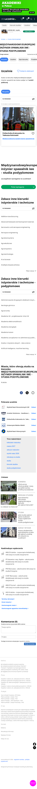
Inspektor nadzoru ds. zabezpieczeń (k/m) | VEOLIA (15, 679)
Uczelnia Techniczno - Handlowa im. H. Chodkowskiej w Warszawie (21, 413)
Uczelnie (27, 25)
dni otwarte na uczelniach (23, 537)
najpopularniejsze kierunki (24, 502)
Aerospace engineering (9, 233)
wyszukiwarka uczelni (26, 532)
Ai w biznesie (5, 259)
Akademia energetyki (8, 327)
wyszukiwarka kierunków (23, 498)
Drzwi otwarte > (7, 602)
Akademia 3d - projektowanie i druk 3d (15, 316)
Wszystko (4, 59)
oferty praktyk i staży (25, 486)
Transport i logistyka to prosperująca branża (13, 668)
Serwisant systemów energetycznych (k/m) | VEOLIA (15, 680)
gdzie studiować (24, 517)
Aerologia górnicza (8, 305)
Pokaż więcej (30, 271)
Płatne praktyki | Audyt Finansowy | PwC (12, 702)
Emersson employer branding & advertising (20, 767)
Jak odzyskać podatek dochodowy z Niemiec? (13, 666)
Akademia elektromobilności (11, 321)
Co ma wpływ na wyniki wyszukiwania (10, 104)
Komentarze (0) (32, 54)
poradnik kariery (24, 488)
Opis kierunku (23, 59)
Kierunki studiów (15, 25)
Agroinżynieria (6, 249)
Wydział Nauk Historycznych (16, 431)
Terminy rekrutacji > (8, 599)
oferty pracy (22, 484)
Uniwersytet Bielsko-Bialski (16, 425)
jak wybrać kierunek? (25, 505)
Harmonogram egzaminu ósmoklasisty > (15, 608)
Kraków (4, 382)
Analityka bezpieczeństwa (10, 265)
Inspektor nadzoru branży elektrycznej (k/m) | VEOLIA (16, 686)
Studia (4, 25)
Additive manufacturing (9, 216)
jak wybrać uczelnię (25, 534)
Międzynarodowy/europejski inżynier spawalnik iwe (18, 139)
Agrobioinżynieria (7, 238)
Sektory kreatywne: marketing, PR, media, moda (14, 669)
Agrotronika (5, 311)
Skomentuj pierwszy (33, 783)
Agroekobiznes (6, 243)
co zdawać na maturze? (9, 507)
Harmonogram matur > (9, 605)
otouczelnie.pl (5, 759)
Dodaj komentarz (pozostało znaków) (13, 624)
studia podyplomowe (25, 522)
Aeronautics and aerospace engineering (15, 227)
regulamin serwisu (24, 641)
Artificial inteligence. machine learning (15, 348)
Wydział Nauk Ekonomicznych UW (18, 407)
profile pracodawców (25, 490)
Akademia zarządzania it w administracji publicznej (18, 338)
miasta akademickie (25, 531)
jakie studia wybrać (25, 515)
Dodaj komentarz (30, 644)
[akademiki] (18, 7)
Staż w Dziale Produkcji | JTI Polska (10, 695)
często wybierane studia (24, 519)
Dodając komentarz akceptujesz (15, 641)
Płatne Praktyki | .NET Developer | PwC (12, 700)
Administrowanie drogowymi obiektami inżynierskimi (18, 300)
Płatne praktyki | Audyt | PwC (9, 697)
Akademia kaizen (7, 332)
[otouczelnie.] (8, 19)
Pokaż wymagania (17, 187)
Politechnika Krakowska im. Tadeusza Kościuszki (14, 134)
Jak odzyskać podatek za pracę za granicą (12, 664)
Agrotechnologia (7, 254)
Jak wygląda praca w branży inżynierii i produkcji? (14, 671)
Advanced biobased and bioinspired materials (17, 222)
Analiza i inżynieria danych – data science (15, 343)
